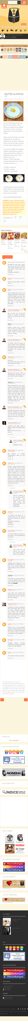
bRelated (26, 251)
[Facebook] (14, 870)
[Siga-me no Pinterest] (18, 751)
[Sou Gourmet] (10, 848)
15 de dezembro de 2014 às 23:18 (15, 383)
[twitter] (15, 37)
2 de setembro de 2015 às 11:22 (15, 463)
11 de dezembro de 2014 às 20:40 (15, 370)
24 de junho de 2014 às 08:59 (17, 262)
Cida (9, 652)
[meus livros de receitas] (14, 49)
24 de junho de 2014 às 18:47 (15, 310)
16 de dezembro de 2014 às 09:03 (15, 407)
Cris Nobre (11, 530)
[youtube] (10, 37)
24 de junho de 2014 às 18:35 (16, 290)
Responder (10, 274)
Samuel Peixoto (13, 604)
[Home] (14, 15)
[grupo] (14, 37)
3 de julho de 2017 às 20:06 (16, 560)
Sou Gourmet (7, 989)
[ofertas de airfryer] (14, 57)
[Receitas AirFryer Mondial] (20, 848)
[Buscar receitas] (19, 2)
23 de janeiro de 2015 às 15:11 (14, 423)
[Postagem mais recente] (2, 699)
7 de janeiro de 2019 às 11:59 (16, 640)
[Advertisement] (14, 74)
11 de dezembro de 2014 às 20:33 (15, 357)
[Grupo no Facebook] (14, 760)
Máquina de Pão (8, 987)
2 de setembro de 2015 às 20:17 (18, 492)
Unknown (10, 357)
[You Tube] (14, 863)
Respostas (12, 437)
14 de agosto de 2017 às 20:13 (16, 576)
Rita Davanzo (12, 450)
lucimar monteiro (13, 422)
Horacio (10, 278)
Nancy (9, 289)
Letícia (10, 624)
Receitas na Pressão (9, 986)
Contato (11, 1011)
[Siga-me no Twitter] (21, 751)
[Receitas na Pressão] (10, 838)
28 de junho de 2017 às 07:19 (18, 546)
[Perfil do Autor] (2, 36)
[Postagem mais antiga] (26, 699)
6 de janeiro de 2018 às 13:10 (16, 604)
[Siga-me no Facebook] (6, 751)
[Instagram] (14, 867)
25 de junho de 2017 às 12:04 (15, 531)
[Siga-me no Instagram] (10, 751)
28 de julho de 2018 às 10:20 (16, 624)
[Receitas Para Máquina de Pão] (20, 838)
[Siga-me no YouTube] (14, 751)
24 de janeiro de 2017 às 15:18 (16, 512)
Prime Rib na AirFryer (3, 242)
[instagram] (6, 37)
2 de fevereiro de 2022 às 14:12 (16, 653)
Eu (8, 262)
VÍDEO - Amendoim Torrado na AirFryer (24, 245)
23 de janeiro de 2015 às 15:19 (18, 441)
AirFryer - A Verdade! (16, 928)
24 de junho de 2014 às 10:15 (16, 279)
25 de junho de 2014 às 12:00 (15, 340)
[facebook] (8, 37)
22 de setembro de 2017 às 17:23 (15, 590)
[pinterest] (12, 37)
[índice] (14, 792)
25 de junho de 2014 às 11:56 (16, 324)
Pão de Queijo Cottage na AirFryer (10, 244)
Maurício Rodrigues (13, 310)
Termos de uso (17, 1011)
